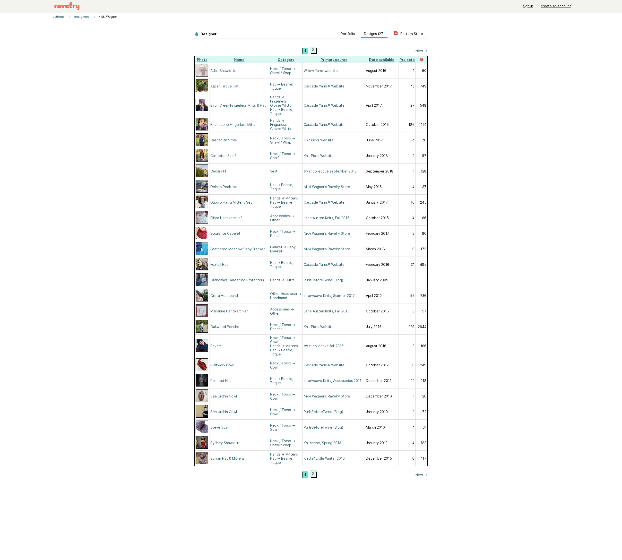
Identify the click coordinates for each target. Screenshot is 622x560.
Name (239, 60)
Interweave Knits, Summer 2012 (329, 295)
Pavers (216, 346)
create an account (556, 6)
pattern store (411, 34)
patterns (58, 16)
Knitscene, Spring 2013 (322, 443)
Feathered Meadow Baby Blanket (237, 249)
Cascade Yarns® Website (324, 86)
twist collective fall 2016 (324, 346)
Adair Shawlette (223, 71)
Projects (407, 60)
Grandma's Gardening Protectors (237, 280)
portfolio (348, 34)
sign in (528, 6)
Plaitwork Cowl (222, 365)
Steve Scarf (220, 427)
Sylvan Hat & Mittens (227, 458)
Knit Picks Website (319, 140)
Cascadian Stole (223, 140)
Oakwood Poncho (224, 327)
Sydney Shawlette (225, 443)
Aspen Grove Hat (224, 86)
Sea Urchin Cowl (223, 396)
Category (286, 60)
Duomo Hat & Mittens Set (231, 202)
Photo (202, 60)
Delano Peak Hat (224, 187)
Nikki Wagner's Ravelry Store (327, 187)
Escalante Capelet (225, 233)
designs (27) (374, 34)
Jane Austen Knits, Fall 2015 (326, 218)
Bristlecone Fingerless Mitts (233, 124)
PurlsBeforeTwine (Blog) (323, 280)
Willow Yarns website (321, 71)
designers (81, 16)
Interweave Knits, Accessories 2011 (332, 381)
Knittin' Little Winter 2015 (324, 458)
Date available (381, 60)
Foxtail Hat (219, 264)
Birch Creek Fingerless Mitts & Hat (238, 105)
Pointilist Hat (220, 381)
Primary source (333, 60)
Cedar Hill (218, 171)
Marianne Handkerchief (229, 311)
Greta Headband (224, 295)
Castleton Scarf (223, 156)
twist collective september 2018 (330, 171)
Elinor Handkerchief (226, 218)
